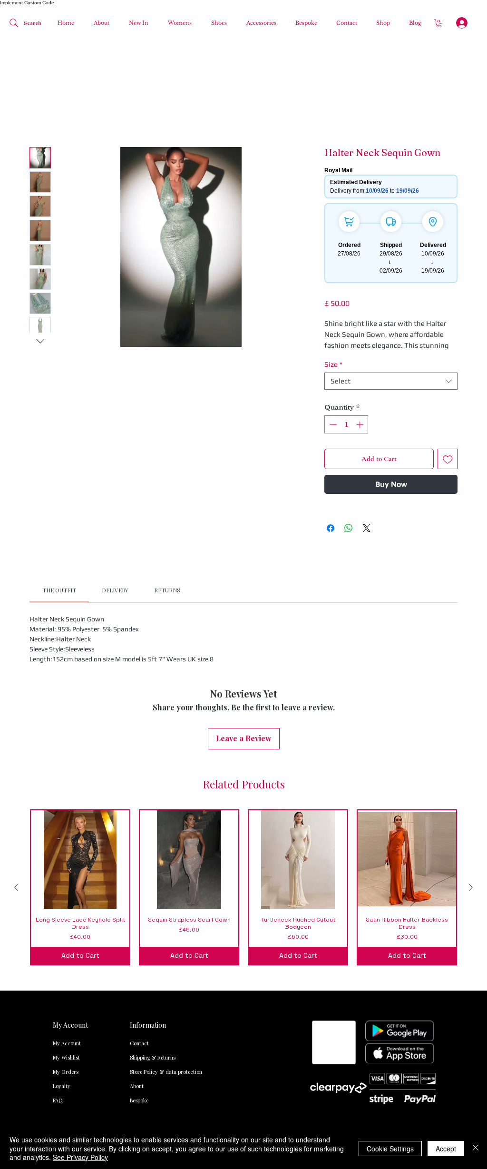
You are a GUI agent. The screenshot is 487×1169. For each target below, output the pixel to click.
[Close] (475, 1148)
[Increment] (360, 424)
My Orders (65, 1071)
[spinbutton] (346, 424)
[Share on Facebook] (330, 528)
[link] (59, 590)
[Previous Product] (16, 887)
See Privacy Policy (80, 1157)
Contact (139, 1043)
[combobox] (391, 381)
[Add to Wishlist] (448, 459)
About (137, 1086)
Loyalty (61, 1086)
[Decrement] (332, 424)
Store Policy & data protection (149, 1071)
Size (333, 364)
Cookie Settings (390, 1148)
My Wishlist (66, 1057)
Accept (446, 1148)
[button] (177, 22)
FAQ (58, 1100)
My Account (67, 1043)
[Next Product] (471, 887)
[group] (243, 887)
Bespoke (139, 1100)
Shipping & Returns (149, 1057)
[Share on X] (366, 528)
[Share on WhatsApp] (348, 528)
